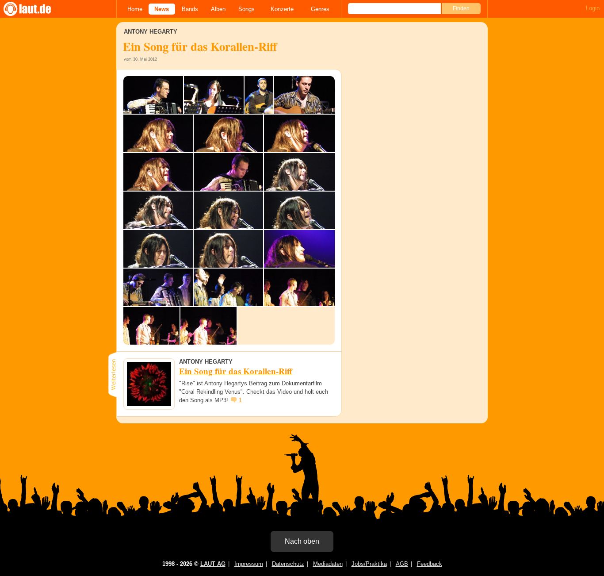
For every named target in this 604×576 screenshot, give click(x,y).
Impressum (248, 564)
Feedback (429, 564)
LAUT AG (213, 564)
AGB (402, 564)
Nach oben (302, 541)
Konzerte (282, 9)
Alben (218, 9)
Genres (320, 9)
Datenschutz (288, 564)
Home (134, 9)
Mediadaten (328, 564)
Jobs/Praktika (369, 564)
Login (593, 8)
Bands (190, 9)
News (161, 9)
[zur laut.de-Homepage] (35, 9)
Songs (246, 9)
